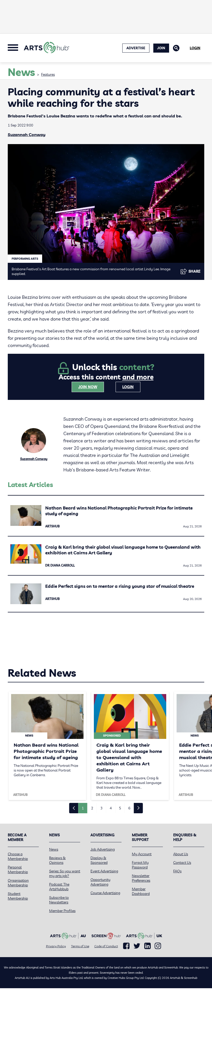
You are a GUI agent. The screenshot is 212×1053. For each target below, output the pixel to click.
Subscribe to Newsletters (59, 899)
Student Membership (18, 896)
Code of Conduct (106, 946)
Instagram (158, 946)
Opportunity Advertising (100, 882)
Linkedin (147, 946)
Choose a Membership (18, 856)
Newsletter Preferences (141, 878)
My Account (142, 854)
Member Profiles (62, 910)
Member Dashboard (141, 891)
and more (138, 377)
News (53, 849)
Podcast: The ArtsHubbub (59, 886)
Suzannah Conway (27, 134)
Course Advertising (105, 893)
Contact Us (182, 862)
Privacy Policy (56, 946)
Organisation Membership (18, 882)
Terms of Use (80, 946)
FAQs (177, 871)
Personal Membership (18, 869)
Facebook (126, 946)
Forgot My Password (140, 865)
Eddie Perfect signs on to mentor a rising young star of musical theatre (119, 586)
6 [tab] (129, 808)
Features (48, 74)
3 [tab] (101, 808)
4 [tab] (111, 808)
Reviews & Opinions (57, 860)
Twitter (136, 946)
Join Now (87, 387)
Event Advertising (104, 871)
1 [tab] (83, 808)
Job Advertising (102, 849)
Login (195, 48)
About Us (180, 854)
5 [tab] (120, 808)
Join (161, 48)
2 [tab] (92, 808)
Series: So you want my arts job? (64, 873)
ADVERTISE (135, 48)
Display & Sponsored (99, 860)
